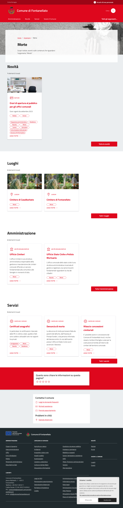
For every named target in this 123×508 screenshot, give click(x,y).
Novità (27, 19)
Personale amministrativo (14, 462)
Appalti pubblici (39, 455)
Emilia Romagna (12, 2)
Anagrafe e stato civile (41, 452)
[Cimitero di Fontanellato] (61, 181)
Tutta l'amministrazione (104, 289)
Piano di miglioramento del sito (72, 497)
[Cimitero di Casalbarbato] (24, 181)
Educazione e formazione (42, 468)
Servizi (36, 19)
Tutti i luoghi (104, 216)
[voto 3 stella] (43, 381)
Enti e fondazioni (11, 455)
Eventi (93, 465)
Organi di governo (11, 446)
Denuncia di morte (56, 326)
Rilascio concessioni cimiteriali (93, 328)
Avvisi (93, 449)
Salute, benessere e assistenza (72, 455)
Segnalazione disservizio (42, 484)
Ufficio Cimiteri (17, 254)
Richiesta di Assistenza (41, 487)
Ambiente (37, 449)
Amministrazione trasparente (72, 478)
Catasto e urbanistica (41, 462)
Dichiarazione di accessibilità (72, 487)
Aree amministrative (12, 449)
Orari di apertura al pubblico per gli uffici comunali (23, 104)
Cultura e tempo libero (41, 465)
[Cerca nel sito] (113, 10)
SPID (64, 459)
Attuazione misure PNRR (71, 494)
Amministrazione (14, 19)
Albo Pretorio (67, 491)
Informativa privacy (69, 481)
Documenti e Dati (11, 465)
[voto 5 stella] (48, 381)
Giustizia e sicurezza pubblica (72, 446)
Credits (36, 491)
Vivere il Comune (50, 19)
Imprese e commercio (69, 449)
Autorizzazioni (38, 459)
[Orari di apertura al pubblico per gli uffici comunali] (24, 84)
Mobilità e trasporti (69, 452)
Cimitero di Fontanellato (58, 199)
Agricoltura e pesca (40, 446)
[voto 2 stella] (40, 381)
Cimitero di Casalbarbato (22, 199)
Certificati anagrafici (20, 326)
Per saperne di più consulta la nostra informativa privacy (95, 495)
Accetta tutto (107, 500)
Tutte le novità (104, 144)
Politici (8, 459)
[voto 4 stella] (46, 381)
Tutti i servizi (104, 361)
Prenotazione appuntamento (43, 481)
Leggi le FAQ (38, 478)
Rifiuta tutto (88, 500)
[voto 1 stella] (37, 381)
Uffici (7, 452)
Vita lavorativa (67, 468)
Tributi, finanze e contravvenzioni (73, 462)
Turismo (65, 465)
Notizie (93, 446)
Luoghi (93, 462)
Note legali (66, 484)
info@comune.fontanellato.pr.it (20, 494)
